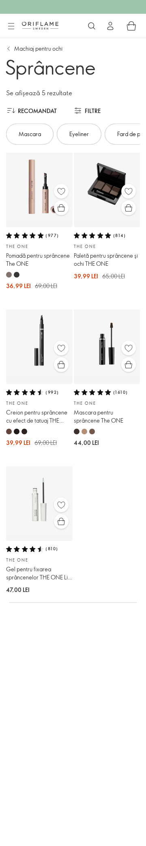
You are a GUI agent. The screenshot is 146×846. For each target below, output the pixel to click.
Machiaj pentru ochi (38, 48)
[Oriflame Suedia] (40, 25)
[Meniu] (11, 26)
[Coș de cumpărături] (131, 25)
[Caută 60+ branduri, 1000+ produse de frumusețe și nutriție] (92, 26)
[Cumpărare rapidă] (61, 208)
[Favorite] (61, 191)
